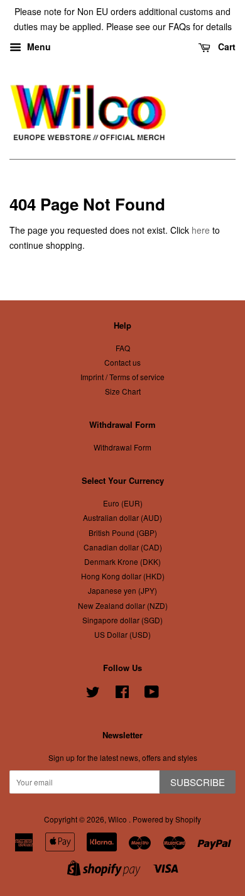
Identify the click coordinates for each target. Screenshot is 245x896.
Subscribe (197, 782)
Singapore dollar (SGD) (122, 620)
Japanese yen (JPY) (122, 590)
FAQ (123, 347)
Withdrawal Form (122, 447)
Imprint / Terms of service (122, 376)
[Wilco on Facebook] (122, 694)
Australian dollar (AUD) (122, 517)
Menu (37, 46)
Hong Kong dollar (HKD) (123, 576)
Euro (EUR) (123, 503)
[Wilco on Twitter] (93, 694)
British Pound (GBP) (123, 532)
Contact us (122, 362)
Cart (225, 46)
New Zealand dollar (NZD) (123, 605)
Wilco (118, 819)
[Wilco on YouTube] (151, 694)
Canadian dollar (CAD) (123, 547)
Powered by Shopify (167, 819)
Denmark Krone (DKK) (122, 561)
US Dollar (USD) (122, 634)
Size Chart (123, 391)
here (201, 230)
